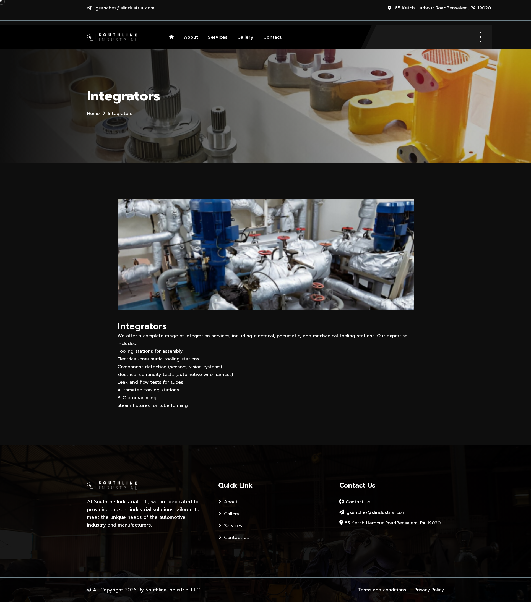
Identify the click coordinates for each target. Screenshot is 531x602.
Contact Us (235, 537)
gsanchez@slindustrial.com (124, 8)
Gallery (245, 37)
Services (217, 37)
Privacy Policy (429, 590)
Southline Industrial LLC (172, 589)
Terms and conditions (382, 590)
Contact (272, 37)
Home (93, 113)
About (191, 37)
